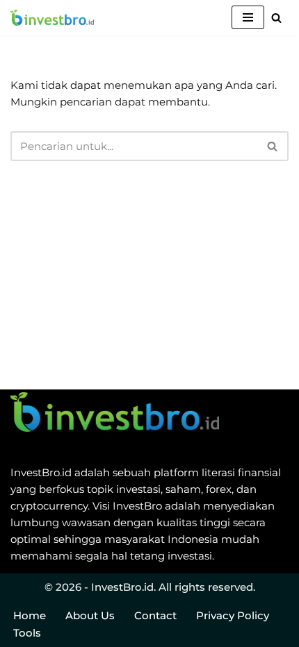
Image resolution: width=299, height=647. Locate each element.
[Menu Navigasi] (248, 17)
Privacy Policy (232, 615)
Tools (27, 632)
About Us (90, 615)
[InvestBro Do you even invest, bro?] (52, 18)
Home (29, 615)
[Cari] (276, 17)
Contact (155, 615)
